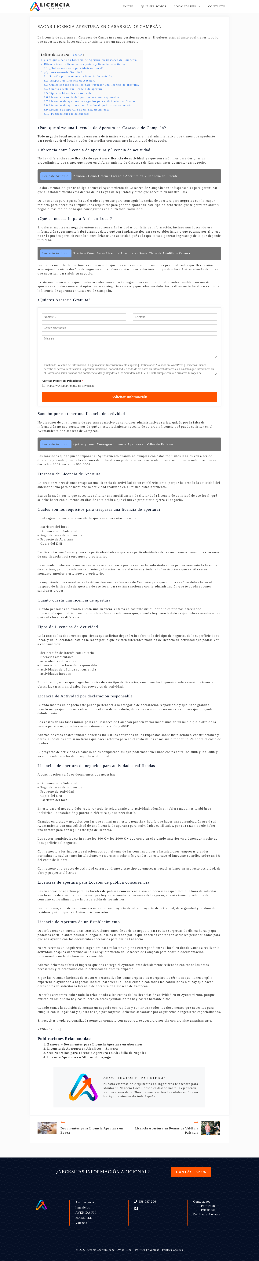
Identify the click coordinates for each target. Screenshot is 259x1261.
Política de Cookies (206, 1214)
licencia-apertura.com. (100, 1249)
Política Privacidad (147, 1249)
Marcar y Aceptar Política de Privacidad (70, 385)
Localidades (185, 6)
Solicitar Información (129, 396)
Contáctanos (201, 1201)
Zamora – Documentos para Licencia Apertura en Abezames (95, 1044)
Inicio (128, 6)
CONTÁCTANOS (191, 1171)
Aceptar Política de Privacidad (62, 380)
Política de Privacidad (208, 1207)
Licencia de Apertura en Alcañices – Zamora (82, 1048)
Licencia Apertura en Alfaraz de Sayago (79, 1057)
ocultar (77, 54)
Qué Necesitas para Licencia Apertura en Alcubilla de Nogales (96, 1053)
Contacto (216, 6)
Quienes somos (153, 6)
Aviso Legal (125, 1249)
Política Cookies (172, 1249)
